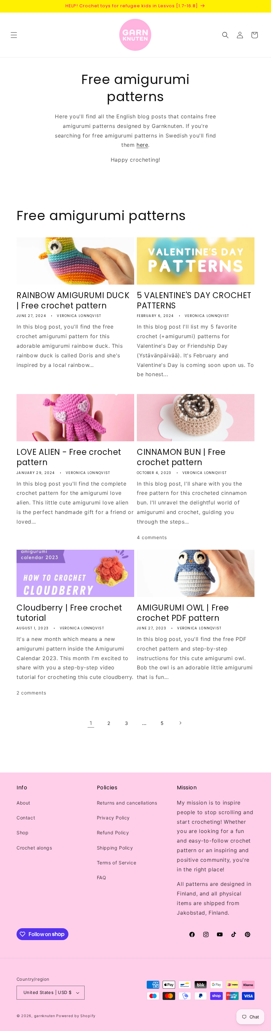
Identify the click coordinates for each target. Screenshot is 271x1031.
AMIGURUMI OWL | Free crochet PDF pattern (183, 613)
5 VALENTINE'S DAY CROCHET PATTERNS (194, 300)
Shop (22, 832)
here (142, 144)
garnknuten (44, 1015)
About (23, 803)
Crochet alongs (34, 848)
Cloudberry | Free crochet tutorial (69, 613)
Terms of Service (116, 862)
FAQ (101, 877)
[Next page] (180, 723)
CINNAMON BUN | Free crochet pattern (181, 457)
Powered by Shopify (76, 1015)
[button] (14, 35)
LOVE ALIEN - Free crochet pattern (69, 457)
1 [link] (91, 723)
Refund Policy (113, 832)
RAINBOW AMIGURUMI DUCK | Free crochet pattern (73, 300)
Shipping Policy (115, 848)
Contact (26, 817)
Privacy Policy (113, 817)
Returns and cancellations (127, 803)
